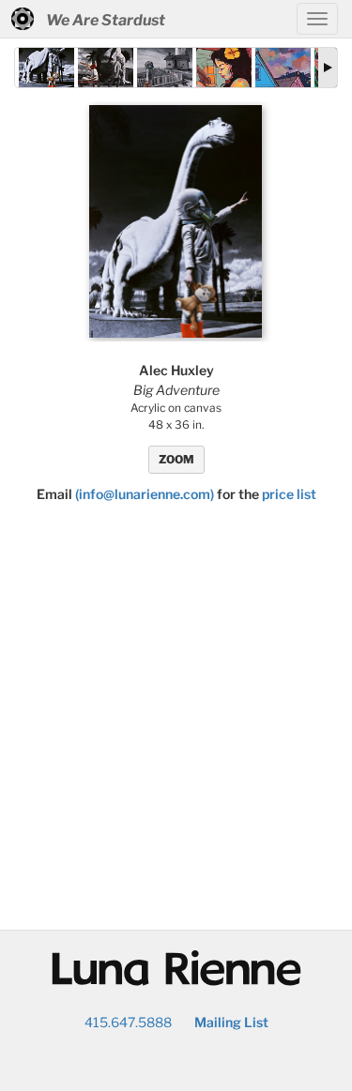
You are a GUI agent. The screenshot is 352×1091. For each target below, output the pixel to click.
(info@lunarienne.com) (144, 494)
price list (289, 494)
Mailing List (231, 1022)
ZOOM (176, 459)
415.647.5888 (128, 1022)
